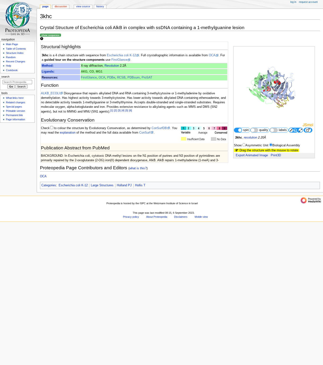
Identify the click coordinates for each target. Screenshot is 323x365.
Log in (293, 1)
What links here (15, 97)
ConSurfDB (159, 128)
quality (263, 130)
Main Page (12, 44)
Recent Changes (15, 61)
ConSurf (144, 132)
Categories (48, 185)
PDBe (111, 77)
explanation (67, 132)
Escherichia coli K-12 (121, 55)
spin (246, 130)
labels (283, 130)
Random (11, 57)
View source (83, 6)
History (100, 6)
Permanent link (14, 115)
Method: (47, 65)
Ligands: (48, 71)
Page (45, 6)
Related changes (15, 102)
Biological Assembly (286, 145)
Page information (15, 119)
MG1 (99, 71)
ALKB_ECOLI (50, 93)
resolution (250, 137)
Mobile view (201, 216)
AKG (84, 71)
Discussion (61, 6)
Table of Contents (16, 48)
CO (91, 71)
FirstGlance (119, 59)
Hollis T (140, 185)
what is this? (138, 168)
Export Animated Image (252, 155)
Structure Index (15, 53)
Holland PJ (124, 185)
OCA (212, 55)
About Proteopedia (156, 216)
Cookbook (12, 70)
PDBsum (133, 77)
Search (5, 76)
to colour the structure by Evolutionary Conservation (89, 128)
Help (8, 65)
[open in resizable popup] (308, 130)
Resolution (112, 65)
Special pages (14, 106)
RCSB (121, 77)
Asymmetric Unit (256, 145)
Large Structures (102, 185)
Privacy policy (131, 216)
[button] (46, 363)
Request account (308, 1)
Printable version (15, 110)
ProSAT (147, 77)
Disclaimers (181, 216)
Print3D (276, 155)
